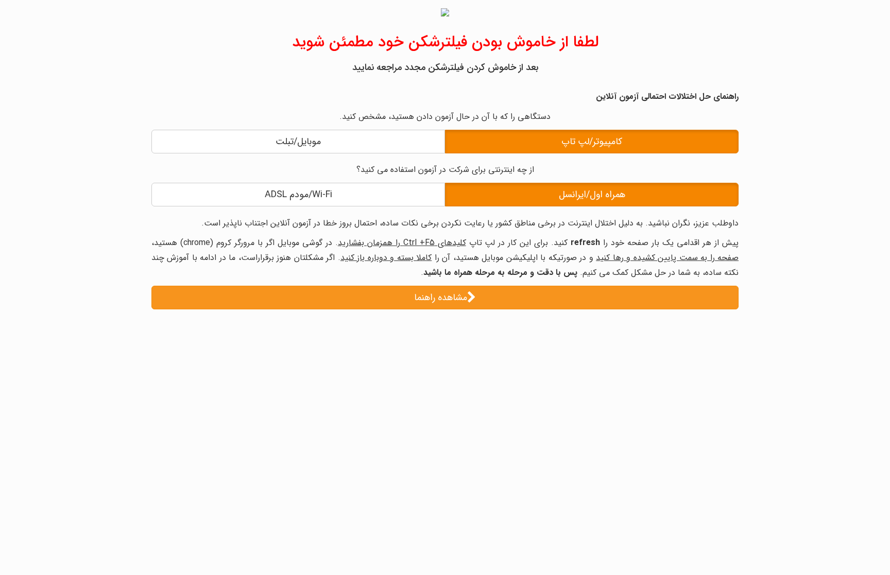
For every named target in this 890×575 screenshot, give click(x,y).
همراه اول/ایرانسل (592, 194)
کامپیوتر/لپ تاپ (591, 141)
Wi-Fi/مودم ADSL (298, 194)
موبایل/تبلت (298, 141)
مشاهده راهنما (440, 297)
